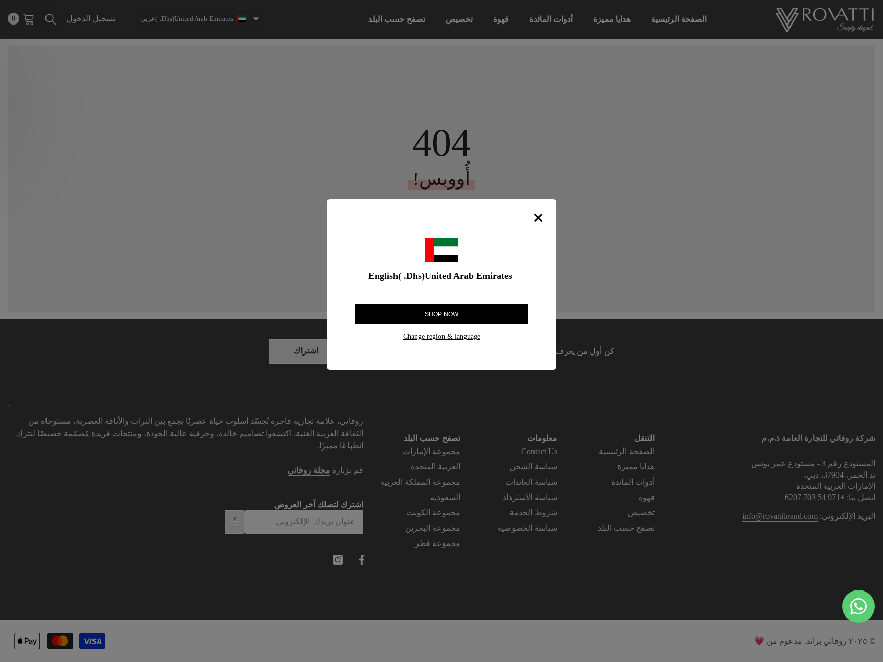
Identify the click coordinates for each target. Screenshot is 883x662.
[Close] (538, 217)
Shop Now (441, 314)
